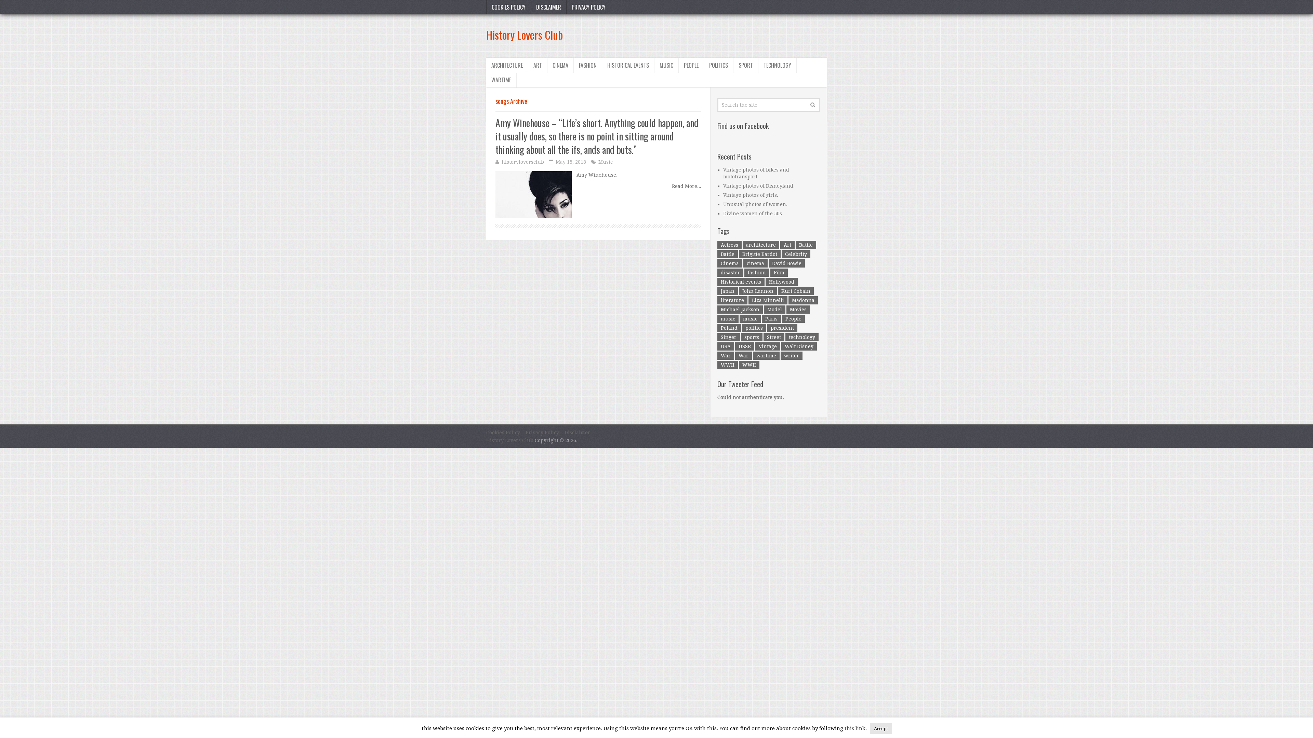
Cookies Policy (509, 7)
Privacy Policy (589, 7)
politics (754, 328)
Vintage (768, 346)
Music (666, 65)
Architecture (507, 65)
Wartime (501, 80)
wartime (766, 355)
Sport (746, 65)
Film (779, 272)
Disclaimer (548, 7)
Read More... (686, 186)
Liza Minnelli (768, 300)
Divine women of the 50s (752, 213)
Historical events (628, 65)
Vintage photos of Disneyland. (759, 186)
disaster (730, 272)
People (691, 65)
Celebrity (796, 254)
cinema (755, 263)
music (728, 319)
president (782, 328)
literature (732, 300)
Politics (718, 65)
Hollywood (781, 282)
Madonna (803, 300)
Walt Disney (799, 346)
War (726, 355)
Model (774, 309)
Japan (727, 291)
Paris (771, 319)
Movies (798, 309)
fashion (757, 272)
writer (791, 355)
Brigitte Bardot (759, 254)
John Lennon (757, 291)
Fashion (588, 65)
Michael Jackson (740, 309)
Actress (729, 245)
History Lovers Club (524, 35)
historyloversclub (523, 162)
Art (537, 65)
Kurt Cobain (795, 291)
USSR (745, 346)
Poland (729, 328)
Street (774, 337)
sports (751, 337)
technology (802, 337)
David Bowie (786, 263)
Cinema (560, 65)
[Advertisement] (702, 34)
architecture (761, 245)
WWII (727, 365)
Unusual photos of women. (755, 204)
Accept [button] (881, 728)
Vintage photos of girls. (750, 195)
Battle (806, 245)
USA (726, 346)
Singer (729, 337)
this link (855, 728)
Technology (777, 65)
